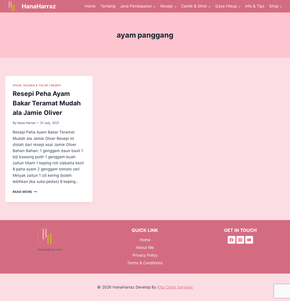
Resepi (56, 85)
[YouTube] (249, 240)
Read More (25, 192)
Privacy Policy (145, 255)
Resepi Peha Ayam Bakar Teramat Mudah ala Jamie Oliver (47, 103)
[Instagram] (240, 240)
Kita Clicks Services (175, 287)
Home (90, 6)
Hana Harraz (26, 123)
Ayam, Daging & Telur (30, 85)
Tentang (107, 6)
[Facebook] (231, 240)
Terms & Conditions (145, 263)
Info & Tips (254, 6)
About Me (145, 247)
